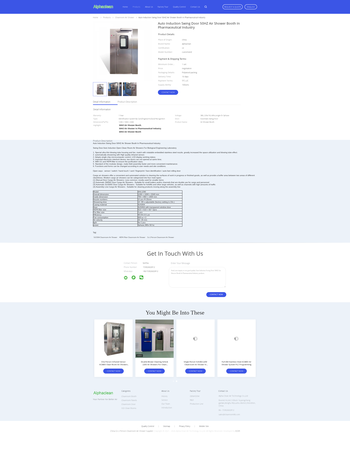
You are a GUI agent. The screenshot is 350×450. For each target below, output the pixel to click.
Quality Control (179, 6)
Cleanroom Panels (129, 400)
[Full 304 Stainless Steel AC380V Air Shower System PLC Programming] (236, 338)
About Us (149, 6)
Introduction (166, 407)
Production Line (196, 403)
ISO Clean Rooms (128, 408)
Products (136, 6)
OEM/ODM (194, 396)
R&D (192, 400)
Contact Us (195, 6)
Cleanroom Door (128, 404)
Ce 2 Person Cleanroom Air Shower (160, 237)
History (164, 396)
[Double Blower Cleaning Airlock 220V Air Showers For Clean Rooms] (154, 338)
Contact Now (168, 92)
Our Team (165, 403)
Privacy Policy (184, 426)
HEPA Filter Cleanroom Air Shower (132, 237)
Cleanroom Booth (128, 396)
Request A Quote (232, 7)
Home (125, 6)
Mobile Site (204, 426)
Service (164, 400)
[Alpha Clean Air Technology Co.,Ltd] (127, 278)
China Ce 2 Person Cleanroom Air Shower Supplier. (132, 431)
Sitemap (166, 426)
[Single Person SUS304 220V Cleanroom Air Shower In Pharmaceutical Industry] (195, 338)
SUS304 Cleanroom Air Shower (105, 237)
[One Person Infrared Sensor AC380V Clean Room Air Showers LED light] (113, 338)
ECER (237, 431)
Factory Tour (163, 6)
